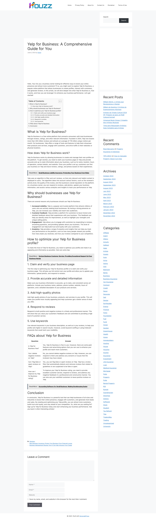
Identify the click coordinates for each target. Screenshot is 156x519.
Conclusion (33, 126)
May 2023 (107, 197)
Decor (105, 291)
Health (105, 334)
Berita (105, 273)
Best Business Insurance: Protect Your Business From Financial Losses (51, 443)
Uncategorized (108, 423)
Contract (106, 285)
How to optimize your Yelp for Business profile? (45, 111)
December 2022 (109, 213)
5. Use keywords (38, 121)
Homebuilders (108, 340)
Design (105, 300)
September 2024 (109, 179)
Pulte (105, 380)
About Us (91, 5)
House (105, 346)
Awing (105, 263)
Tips (104, 414)
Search (105, 17)
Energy (105, 306)
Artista (105, 251)
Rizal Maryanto (108, 149)
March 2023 (107, 204)
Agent (105, 236)
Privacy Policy (79, 5)
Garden (106, 328)
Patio (105, 374)
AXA (104, 267)
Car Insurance (108, 282)
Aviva (105, 260)
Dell (104, 297)
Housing (106, 350)
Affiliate (106, 233)
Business (32, 441)
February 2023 (108, 207)
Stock (105, 405)
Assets (105, 254)
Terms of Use (122, 5)
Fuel (104, 319)
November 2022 (109, 216)
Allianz (105, 239)
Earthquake (107, 303)
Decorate (106, 294)
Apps (105, 248)
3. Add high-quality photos (41, 117)
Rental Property (109, 383)
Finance (106, 310)
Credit (105, 288)
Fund (105, 322)
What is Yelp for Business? (38, 104)
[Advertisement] (61, 25)
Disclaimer (111, 5)
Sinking (106, 399)
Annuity (106, 242)
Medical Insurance (109, 368)
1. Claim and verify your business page (44, 113)
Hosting (106, 343)
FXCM (105, 325)
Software (106, 402)
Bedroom (106, 270)
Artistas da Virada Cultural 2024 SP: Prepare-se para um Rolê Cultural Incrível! (115, 115)
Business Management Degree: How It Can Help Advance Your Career (51, 445)
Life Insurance (108, 362)
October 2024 (108, 176)
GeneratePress (84, 516)
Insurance (106, 356)
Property (106, 377)
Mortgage (106, 371)
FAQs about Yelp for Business (39, 123)
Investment (107, 359)
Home (70, 5)
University (106, 426)
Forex (105, 313)
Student (106, 408)
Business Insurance (110, 279)
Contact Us (100, 5)
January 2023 (108, 210)
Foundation (107, 316)
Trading (106, 420)
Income (106, 353)
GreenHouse (107, 331)
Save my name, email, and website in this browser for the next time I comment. (58, 499)
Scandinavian (108, 393)
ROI (104, 386)
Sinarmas (106, 396)
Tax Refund (107, 411)
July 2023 (106, 191)
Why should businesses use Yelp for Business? (45, 108)
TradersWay (107, 417)
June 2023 (107, 194)
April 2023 (107, 200)
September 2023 (109, 185)
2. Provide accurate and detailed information (46, 115)
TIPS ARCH (107, 156)
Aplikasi (106, 245)
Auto (105, 257)
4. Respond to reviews (39, 119)
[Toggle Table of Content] (59, 101)
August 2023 (108, 188)
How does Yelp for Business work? (43, 106)
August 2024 (108, 182)
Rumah (105, 389)
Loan (105, 365)
